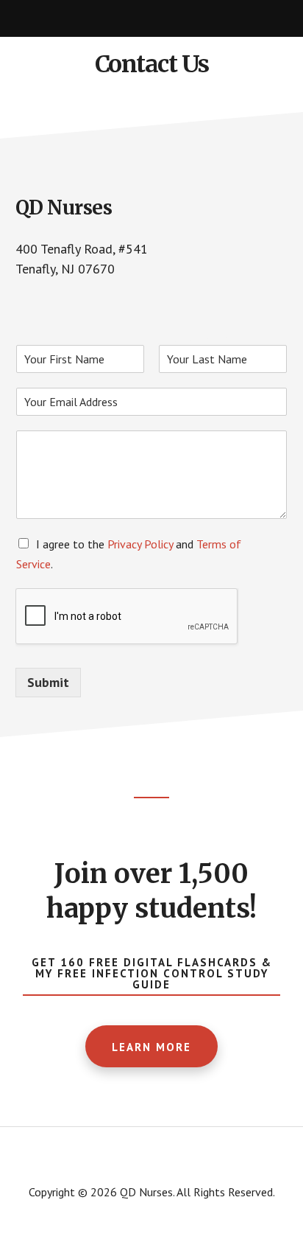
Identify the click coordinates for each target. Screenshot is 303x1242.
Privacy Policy (140, 544)
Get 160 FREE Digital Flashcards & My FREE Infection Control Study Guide (152, 973)
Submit (48, 682)
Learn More (151, 1047)
